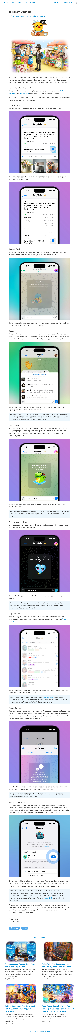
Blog (36, 1031)
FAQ (13, 3)
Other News (39, 937)
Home (6, 3)
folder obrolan (47, 697)
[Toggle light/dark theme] (76, 2)
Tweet (25, 928)
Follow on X (67, 3)
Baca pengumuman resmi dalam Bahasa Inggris (28, 16)
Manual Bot (48, 898)
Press (42, 1031)
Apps (19, 3)
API (25, 3)
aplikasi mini (24, 93)
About (31, 1031)
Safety (32, 3)
